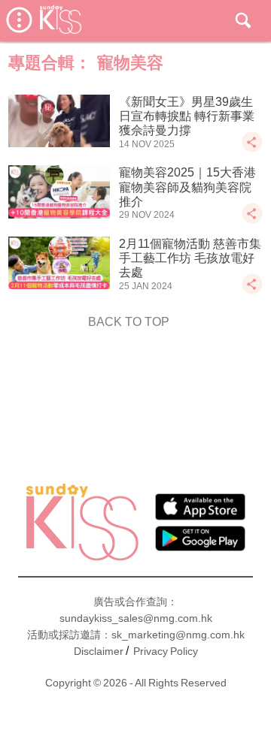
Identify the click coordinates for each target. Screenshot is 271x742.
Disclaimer (98, 651)
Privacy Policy (165, 651)
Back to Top (128, 321)
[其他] (252, 149)
